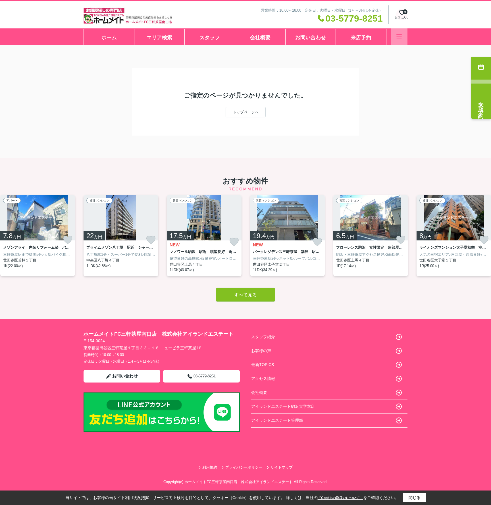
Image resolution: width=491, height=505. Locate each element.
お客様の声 (261, 350)
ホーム (109, 37)
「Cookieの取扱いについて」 (340, 498)
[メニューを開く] (399, 36)
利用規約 (209, 467)
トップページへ (246, 112)
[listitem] (121, 235)
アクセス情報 (263, 378)
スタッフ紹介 (263, 336)
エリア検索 (159, 37)
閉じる (415, 497)
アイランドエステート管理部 (277, 420)
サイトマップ (282, 467)
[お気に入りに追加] (67, 240)
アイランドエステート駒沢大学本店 (283, 406)
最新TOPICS (262, 364)
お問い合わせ (310, 37)
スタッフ (209, 37)
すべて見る (245, 294)
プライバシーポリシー (243, 467)
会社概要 (260, 37)
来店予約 (361, 37)
